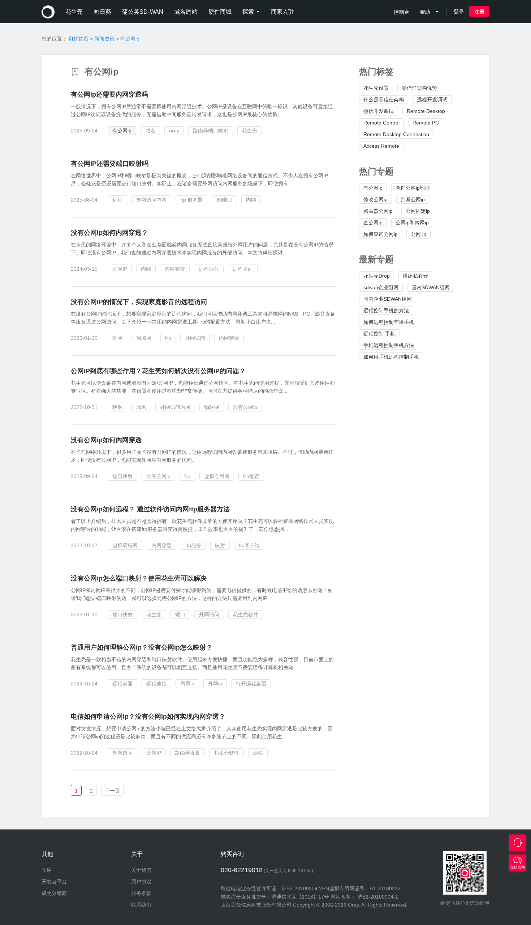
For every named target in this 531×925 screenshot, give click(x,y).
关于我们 (141, 870)
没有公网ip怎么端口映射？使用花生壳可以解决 (139, 578)
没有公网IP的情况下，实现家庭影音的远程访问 (139, 301)
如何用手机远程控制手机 (391, 357)
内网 (251, 200)
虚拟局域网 (125, 545)
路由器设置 (187, 753)
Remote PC (426, 123)
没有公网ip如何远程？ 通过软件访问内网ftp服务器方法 (150, 509)
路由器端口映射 (210, 131)
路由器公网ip (378, 211)
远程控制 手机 (379, 334)
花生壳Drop (376, 276)
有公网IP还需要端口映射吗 (109, 163)
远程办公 (209, 269)
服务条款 (141, 893)
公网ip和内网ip (412, 222)
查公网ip (373, 222)
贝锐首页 (78, 39)
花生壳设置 (376, 88)
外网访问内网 (151, 200)
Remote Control (381, 123)
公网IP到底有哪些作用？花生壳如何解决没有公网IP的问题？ (158, 371)
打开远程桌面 (251, 684)
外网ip (215, 684)
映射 (117, 407)
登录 (459, 11)
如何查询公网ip (380, 234)
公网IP (119, 269)
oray (174, 131)
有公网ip (129, 39)
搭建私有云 (415, 276)
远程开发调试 (432, 99)
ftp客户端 (249, 545)
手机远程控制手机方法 (388, 345)
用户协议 (141, 881)
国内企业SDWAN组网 (387, 299)
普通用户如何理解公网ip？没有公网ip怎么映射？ (141, 647)
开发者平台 (54, 881)
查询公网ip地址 (413, 188)
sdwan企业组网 (380, 287)
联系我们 (141, 905)
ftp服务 (193, 545)
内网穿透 (175, 269)
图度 (47, 870)
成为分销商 (54, 893)
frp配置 (251, 476)
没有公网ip (245, 407)
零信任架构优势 (419, 88)
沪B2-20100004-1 (377, 897)
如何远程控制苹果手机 (388, 322)
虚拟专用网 (216, 476)
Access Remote (381, 146)
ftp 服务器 (191, 200)
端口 (180, 614)
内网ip (187, 684)
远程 (117, 200)
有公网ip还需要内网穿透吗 (109, 94)
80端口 (224, 200)
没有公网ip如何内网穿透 (106, 440)
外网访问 (195, 338)
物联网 (211, 407)
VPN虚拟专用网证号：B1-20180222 (360, 888)
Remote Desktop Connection (396, 134)
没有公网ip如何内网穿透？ (109, 232)
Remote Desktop (426, 111)
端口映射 (122, 476)
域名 (150, 131)
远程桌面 (243, 269)
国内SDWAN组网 (430, 287)
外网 (117, 338)
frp (168, 338)
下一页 (112, 791)
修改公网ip (375, 199)
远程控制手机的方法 (386, 310)
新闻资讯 (104, 39)
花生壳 (249, 131)
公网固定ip (418, 211)
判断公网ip (413, 199)
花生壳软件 (245, 614)
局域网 (143, 338)
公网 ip (418, 234)
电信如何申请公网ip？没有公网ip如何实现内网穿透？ (148, 716)
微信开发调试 (378, 111)
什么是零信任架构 (383, 99)
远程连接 (156, 684)
